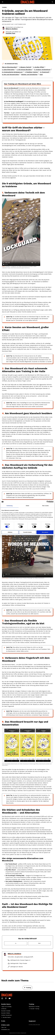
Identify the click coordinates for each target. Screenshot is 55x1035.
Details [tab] (27, 505)
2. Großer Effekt (38, 67)
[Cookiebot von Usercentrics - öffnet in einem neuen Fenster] (47, 502)
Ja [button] (15, 943)
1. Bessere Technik (25, 67)
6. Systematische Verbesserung (12, 72)
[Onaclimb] (27, 2)
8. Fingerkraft (44, 72)
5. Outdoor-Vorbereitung (42, 69)
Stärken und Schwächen (29, 74)
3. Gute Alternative (8, 69)
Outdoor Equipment (6, 1015)
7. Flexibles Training (31, 72)
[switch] (21, 527)
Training (4, 7)
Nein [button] (39, 943)
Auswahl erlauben (27, 532)
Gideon (3, 266)
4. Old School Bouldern (24, 69)
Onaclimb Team (10, 33)
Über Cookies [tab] (45, 505)
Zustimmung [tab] (10, 505)
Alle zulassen (45, 532)
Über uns (3, 1027)
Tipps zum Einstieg (6, 1006)
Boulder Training (34, 1008)
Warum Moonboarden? (9, 67)
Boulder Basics (7, 1017)
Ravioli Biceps (5, 578)
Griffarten (3, 1008)
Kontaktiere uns (5, 1029)
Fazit (41, 74)
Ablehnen (10, 532)
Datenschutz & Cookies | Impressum (17, 1032)
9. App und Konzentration (10, 74)
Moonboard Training (34, 1006)
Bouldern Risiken (5, 1013)
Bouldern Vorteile (5, 1010)
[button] (52, 2)
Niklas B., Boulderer (12, 28)
